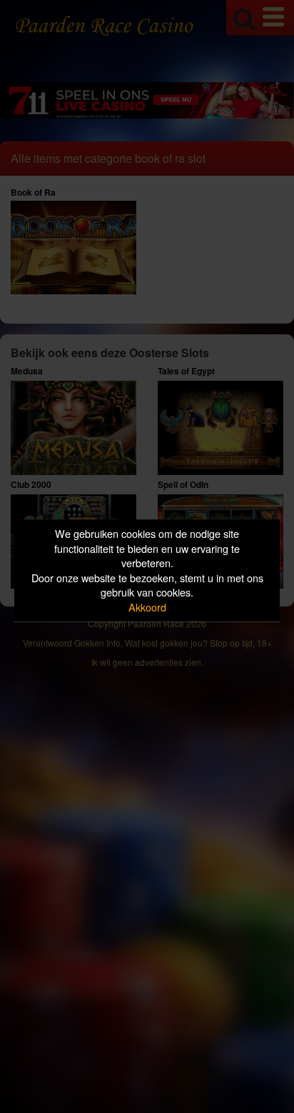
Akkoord (147, 606)
